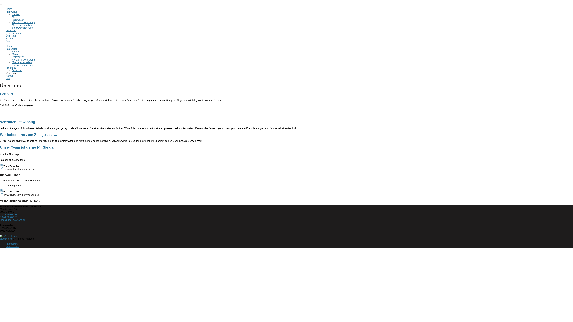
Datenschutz (12, 246)
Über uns (11, 36)
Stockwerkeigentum (22, 28)
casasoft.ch (6, 238)
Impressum (12, 244)
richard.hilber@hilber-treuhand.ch (21, 195)
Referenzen (18, 19)
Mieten (15, 17)
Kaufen (16, 14)
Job (8, 41)
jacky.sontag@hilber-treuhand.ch (20, 169)
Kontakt (10, 38)
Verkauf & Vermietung (23, 22)
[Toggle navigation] (1, 4)
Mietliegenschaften (22, 25)
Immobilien (12, 11)
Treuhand (11, 30)
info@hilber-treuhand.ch (13, 220)
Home (9, 9)
